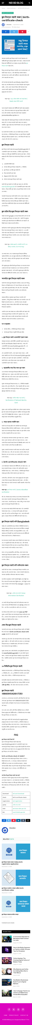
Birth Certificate (7, 13)
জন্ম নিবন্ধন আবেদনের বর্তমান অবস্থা (10, 914)
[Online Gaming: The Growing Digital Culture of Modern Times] (7, 960)
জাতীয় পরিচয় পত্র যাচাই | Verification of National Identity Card (16, 400)
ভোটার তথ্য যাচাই (17, 805)
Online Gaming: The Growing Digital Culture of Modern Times (21, 960)
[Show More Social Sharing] (28, 31)
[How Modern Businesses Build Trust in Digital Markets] (7, 982)
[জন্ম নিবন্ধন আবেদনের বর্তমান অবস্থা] (16, 904)
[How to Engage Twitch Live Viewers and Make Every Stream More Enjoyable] (7, 993)
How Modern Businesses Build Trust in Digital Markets (20, 981)
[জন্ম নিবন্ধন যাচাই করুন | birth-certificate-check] (16, 45)
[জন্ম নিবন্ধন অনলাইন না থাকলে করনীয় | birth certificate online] (16, 878)
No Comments (7, 27)
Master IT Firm (25, 1019)
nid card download (18, 793)
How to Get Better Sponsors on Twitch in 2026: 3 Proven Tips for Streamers (21, 949)
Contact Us (24, 1015)
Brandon (9, 24)
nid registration (17, 801)
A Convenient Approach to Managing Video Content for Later (21, 938)
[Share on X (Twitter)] (14, 31)
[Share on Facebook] (6, 31)
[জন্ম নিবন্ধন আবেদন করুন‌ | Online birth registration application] (16, 852)
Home (5, 1015)
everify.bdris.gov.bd (8, 186)
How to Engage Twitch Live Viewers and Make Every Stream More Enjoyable (21, 992)
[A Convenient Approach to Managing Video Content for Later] (7, 939)
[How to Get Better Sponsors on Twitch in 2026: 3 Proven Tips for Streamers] (7, 949)
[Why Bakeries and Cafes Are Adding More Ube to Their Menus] (7, 971)
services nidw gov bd (19, 808)
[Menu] (3, 3)
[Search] (29, 3)
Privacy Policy (14, 1015)
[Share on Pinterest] (22, 31)
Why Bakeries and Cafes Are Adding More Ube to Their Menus (20, 970)
